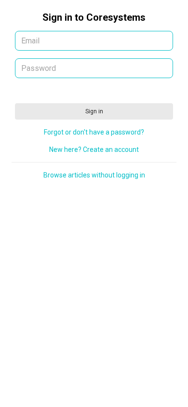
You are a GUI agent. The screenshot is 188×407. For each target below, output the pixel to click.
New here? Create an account (94, 149)
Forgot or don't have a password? (94, 132)
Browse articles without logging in (94, 175)
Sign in (94, 111)
